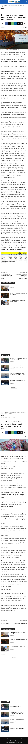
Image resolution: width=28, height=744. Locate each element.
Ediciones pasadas (10, 740)
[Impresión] (21, 23)
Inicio (2, 5)
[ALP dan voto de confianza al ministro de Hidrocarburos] (5, 295)
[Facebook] (6, 23)
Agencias (16, 740)
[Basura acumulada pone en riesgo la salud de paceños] (5, 302)
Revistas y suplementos (15, 738)
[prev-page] (2, 307)
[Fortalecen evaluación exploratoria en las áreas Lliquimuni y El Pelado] (5, 360)
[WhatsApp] (12, 23)
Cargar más (13, 387)
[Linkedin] (15, 23)
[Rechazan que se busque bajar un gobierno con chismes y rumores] (5, 368)
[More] (24, 23)
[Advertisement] (14, 331)
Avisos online (23, 738)
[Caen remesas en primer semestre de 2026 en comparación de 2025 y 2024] (5, 375)
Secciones (7, 738)
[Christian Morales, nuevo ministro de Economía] (5, 288)
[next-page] (4, 307)
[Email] (18, 23)
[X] (9, 23)
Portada (5, 5)
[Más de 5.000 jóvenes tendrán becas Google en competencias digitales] (5, 382)
